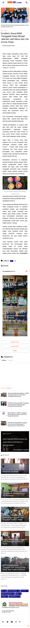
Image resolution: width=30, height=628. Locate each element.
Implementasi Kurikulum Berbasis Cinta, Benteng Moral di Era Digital (15, 541)
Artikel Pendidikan (12, 590)
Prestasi (3, 596)
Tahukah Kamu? (13, 596)
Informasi (23, 590)
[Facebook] (19, 621)
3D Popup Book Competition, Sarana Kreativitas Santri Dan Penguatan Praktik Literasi (13, 517)
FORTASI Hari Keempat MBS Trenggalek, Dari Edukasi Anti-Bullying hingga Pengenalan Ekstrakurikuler (18, 404)
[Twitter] (7, 621)
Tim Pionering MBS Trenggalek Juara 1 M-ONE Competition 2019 (14, 301)
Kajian (17, 593)
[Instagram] (16, 621)
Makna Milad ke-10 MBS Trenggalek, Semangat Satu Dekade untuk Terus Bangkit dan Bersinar (17, 414)
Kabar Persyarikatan (6, 593)
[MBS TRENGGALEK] (15, 2)
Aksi (6, 30)
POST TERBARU (6, 388)
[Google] (3, 621)
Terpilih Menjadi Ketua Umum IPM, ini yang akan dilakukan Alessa (14, 332)
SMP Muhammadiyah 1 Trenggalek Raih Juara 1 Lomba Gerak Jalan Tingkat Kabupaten (14, 567)
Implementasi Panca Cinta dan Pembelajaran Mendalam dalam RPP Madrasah (14, 493)
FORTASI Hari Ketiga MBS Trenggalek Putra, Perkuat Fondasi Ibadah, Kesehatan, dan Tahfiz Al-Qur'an (17, 424)
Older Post (15, 346)
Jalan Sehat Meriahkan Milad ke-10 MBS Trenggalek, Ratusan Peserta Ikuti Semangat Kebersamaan (18, 395)
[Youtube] (12, 621)
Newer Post (15, 342)
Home (2, 30)
